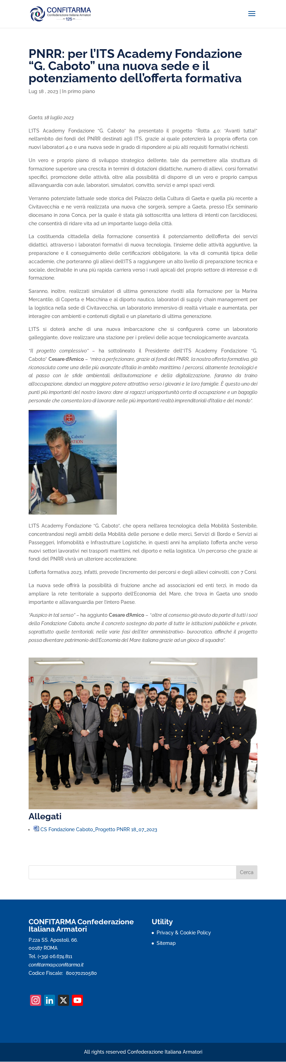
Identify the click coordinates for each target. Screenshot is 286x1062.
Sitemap (166, 943)
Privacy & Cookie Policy (184, 932)
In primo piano (78, 91)
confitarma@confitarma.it (56, 965)
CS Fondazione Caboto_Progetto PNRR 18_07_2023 (98, 829)
